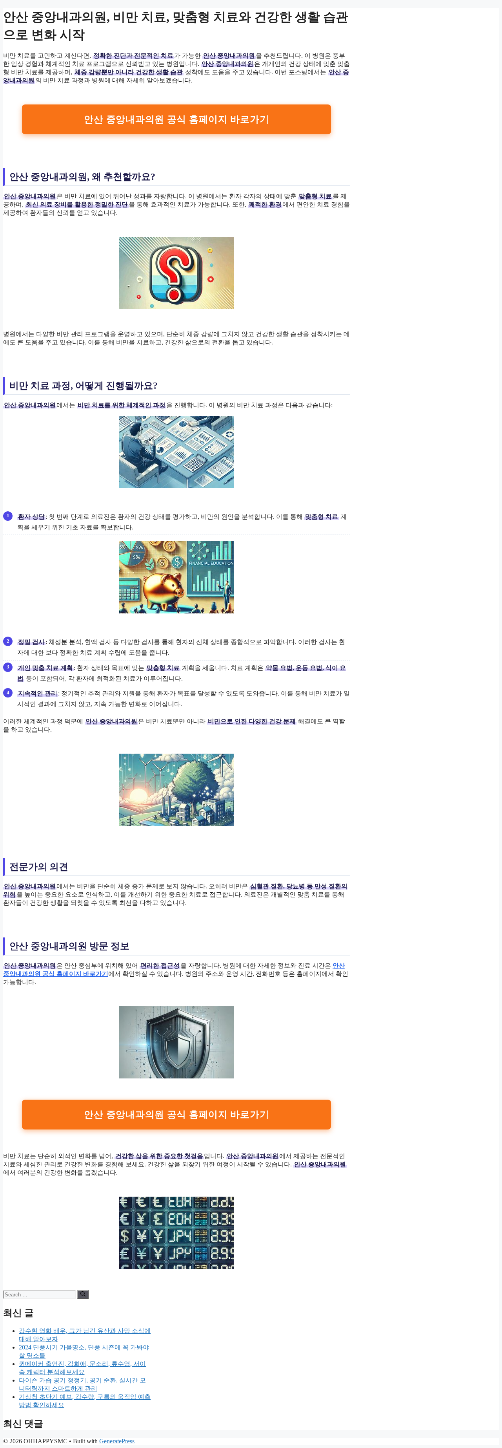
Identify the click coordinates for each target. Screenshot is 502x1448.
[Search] (83, 1294)
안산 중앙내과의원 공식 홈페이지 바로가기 (176, 119)
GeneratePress (117, 1441)
